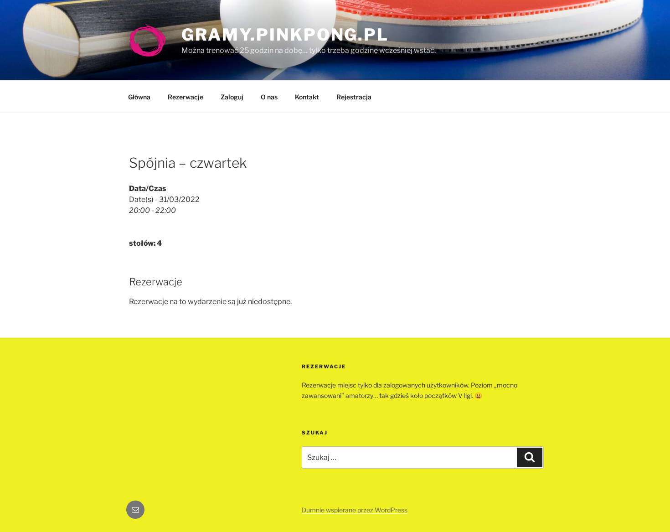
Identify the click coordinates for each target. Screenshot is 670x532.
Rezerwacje (185, 97)
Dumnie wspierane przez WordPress (354, 510)
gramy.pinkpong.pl (285, 35)
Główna (139, 97)
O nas (269, 97)
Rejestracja (353, 97)
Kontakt (307, 97)
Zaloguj (232, 97)
